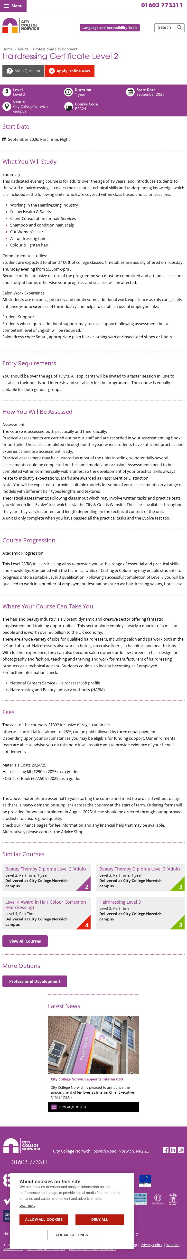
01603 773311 (162, 6)
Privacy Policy (151, 1244)
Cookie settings (72, 1235)
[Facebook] (165, 1150)
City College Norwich (20, 25)
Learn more (27, 1205)
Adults (23, 49)
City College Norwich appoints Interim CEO (87, 1079)
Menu (17, 6)
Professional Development (55, 49)
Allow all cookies (44, 1219)
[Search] (179, 27)
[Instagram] (181, 1150)
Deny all (100, 1219)
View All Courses (25, 941)
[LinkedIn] (173, 1150)
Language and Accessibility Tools (109, 27)
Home (7, 49)
